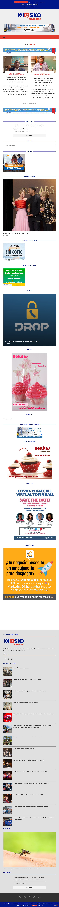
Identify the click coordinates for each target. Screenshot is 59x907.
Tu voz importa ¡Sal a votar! (20, 668)
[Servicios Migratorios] (14, 244)
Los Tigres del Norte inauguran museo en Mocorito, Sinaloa (29, 691)
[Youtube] (29, 7)
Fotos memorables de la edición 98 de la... (16, 234)
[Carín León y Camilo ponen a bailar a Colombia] (7, 706)
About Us (23, 4)
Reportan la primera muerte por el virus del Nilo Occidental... (21, 869)
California (12, 73)
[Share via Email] (25, 94)
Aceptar (34, 905)
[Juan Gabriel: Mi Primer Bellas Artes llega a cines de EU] (7, 798)
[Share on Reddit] (16, 94)
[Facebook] (24, 7)
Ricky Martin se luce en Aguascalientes (23, 749)
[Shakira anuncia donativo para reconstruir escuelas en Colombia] (7, 810)
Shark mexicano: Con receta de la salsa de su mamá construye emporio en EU (43, 81)
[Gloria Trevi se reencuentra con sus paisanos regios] (7, 683)
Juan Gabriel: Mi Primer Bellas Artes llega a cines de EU (28, 795)
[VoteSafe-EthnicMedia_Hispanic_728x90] (29, 48)
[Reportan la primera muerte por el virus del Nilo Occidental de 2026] (29, 849)
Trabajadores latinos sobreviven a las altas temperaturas (28, 737)
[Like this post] (6, 94)
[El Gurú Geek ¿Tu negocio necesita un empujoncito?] (29, 548)
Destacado (18, 73)
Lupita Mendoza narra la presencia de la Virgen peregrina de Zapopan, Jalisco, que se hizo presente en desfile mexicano (32, 726)
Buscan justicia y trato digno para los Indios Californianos (16, 78)
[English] (55, 905)
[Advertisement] (29, 616)
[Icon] (8, 671)
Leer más (40, 905)
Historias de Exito (41, 76)
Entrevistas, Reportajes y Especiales (16, 74)
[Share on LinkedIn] (13, 94)
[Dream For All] (14, 155)
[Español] (57, 905)
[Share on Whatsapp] (19, 94)
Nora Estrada (13, 82)
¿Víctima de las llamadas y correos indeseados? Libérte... (22, 341)
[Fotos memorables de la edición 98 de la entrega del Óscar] (29, 205)
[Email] (31, 7)
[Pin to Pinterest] (11, 94)
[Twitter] (26, 7)
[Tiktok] (34, 7)
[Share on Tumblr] (42, 97)
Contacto (29, 4)
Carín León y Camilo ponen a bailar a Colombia (25, 702)
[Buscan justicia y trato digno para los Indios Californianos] (15, 64)
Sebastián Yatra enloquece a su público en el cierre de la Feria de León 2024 (33, 714)
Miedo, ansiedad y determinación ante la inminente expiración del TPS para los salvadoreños (33, 818)
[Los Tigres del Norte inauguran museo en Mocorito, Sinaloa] (7, 694)
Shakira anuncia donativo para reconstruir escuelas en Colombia (30, 806)
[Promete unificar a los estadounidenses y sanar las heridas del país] (7, 787)
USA (48, 76)
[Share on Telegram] (21, 94)
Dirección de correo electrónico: (20, 129)
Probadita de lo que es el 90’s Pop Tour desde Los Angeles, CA (30, 772)
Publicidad (35, 4)
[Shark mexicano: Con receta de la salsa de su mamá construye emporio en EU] (43, 64)
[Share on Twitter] (10, 94)
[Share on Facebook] (8, 94)
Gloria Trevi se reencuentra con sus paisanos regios (27, 679)
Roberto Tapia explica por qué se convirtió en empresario (29, 760)
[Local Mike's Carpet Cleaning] (29, 428)
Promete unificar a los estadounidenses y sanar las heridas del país (31, 783)
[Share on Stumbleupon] (18, 94)
